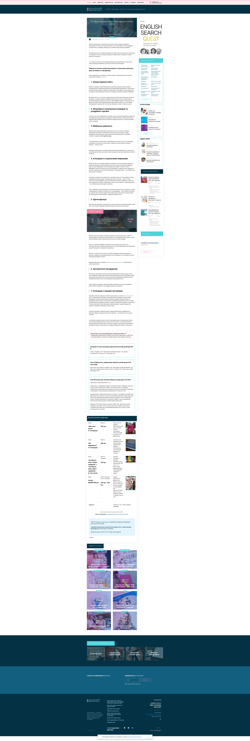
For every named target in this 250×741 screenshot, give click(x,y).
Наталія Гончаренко (100, 559)
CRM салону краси (128, 295)
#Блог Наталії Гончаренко (144, 69)
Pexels (160, 727)
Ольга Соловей (94, 39)
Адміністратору (109, 2)
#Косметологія (144, 88)
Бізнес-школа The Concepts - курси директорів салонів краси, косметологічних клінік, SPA (115, 702)
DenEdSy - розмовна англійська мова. (153, 713)
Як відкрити (125, 611)
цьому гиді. (104, 77)
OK (148, 736)
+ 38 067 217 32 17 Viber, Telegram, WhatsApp (155, 705)
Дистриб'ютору (119, 2)
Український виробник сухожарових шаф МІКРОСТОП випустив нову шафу (99, 606)
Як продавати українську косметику (154, 120)
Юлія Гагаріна (100, 579)
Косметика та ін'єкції (125, 550)
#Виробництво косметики (144, 95)
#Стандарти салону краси (155, 92)
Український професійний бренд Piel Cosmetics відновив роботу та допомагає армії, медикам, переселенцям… (125, 565)
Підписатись (146, 251)
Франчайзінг (141, 2)
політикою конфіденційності (135, 736)
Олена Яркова (126, 579)
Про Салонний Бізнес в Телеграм (115, 720)
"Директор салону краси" (102, 522)
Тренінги (126, 2)
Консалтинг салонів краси (113, 717)
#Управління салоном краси (144, 66)
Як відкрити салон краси (113, 708)
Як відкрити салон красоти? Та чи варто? (154, 128)
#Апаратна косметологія (144, 84)
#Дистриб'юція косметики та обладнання (144, 78)
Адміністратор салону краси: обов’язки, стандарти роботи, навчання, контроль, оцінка (99, 565)
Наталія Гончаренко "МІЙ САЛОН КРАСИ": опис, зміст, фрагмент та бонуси (124, 586)
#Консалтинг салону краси (155, 189)
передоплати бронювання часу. (115, 262)
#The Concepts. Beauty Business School (145, 72)
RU (160, 719)
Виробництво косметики (99, 570)
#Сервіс (91, 537)
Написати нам (157, 710)
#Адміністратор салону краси (155, 95)
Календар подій (111, 722)
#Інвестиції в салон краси (156, 84)
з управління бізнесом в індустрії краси (117, 514)
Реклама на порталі (90, 730)
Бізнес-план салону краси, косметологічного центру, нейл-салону (114, 714)
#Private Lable (150, 205)
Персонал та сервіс (99, 550)
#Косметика (154, 86)
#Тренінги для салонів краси (154, 69)
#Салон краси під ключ (154, 223)
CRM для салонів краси (113, 711)
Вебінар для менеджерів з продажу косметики (154, 112)
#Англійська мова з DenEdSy (146, 92)
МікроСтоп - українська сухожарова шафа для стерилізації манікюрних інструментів (125, 606)
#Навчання (143, 86)
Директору (100, 2)
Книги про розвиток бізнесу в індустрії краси (114, 706)
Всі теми (145, 99)
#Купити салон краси (154, 190)
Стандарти (133, 2)
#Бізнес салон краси (156, 81)
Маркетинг (112, 37)
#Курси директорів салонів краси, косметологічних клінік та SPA (155, 73)
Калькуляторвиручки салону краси (157, 2)
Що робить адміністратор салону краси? (99, 627)
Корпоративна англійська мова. (154, 715)
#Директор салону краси (155, 66)
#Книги (151, 188)
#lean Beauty (154, 77)
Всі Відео (145, 133)
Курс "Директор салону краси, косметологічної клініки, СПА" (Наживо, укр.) (107, 221)
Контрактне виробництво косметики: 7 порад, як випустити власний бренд (98, 586)
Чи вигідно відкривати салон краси (125, 627)
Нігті (125, 591)
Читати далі (98, 635)
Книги (94, 2)
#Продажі (143, 81)
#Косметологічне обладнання (155, 89)
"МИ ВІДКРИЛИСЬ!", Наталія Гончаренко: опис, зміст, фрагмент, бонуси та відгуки (154, 211)
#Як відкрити (152, 193)
